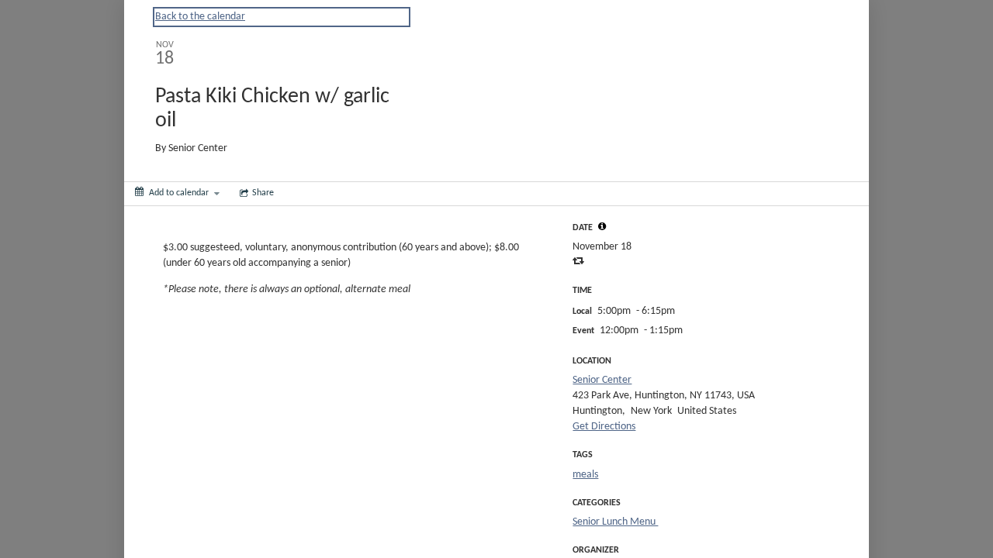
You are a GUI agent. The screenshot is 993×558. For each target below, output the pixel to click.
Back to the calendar (200, 16)
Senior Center (602, 380)
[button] (602, 226)
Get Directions (604, 426)
